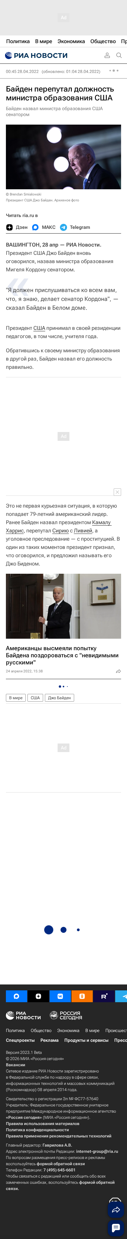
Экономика (68, 1030)
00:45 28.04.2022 (22, 71)
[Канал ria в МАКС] (16, 996)
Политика (15, 1030)
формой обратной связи (61, 1163)
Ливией (83, 530)
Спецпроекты (20, 1040)
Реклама (49, 1040)
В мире (15, 697)
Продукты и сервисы (86, 1040)
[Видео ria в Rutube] (104, 996)
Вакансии (15, 1064)
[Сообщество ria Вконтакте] (60, 996)
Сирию (60, 530)
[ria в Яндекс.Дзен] (38, 996)
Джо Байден (59, 697)
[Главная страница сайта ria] (35, 55)
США (39, 328)
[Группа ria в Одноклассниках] (82, 996)
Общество (41, 1030)
